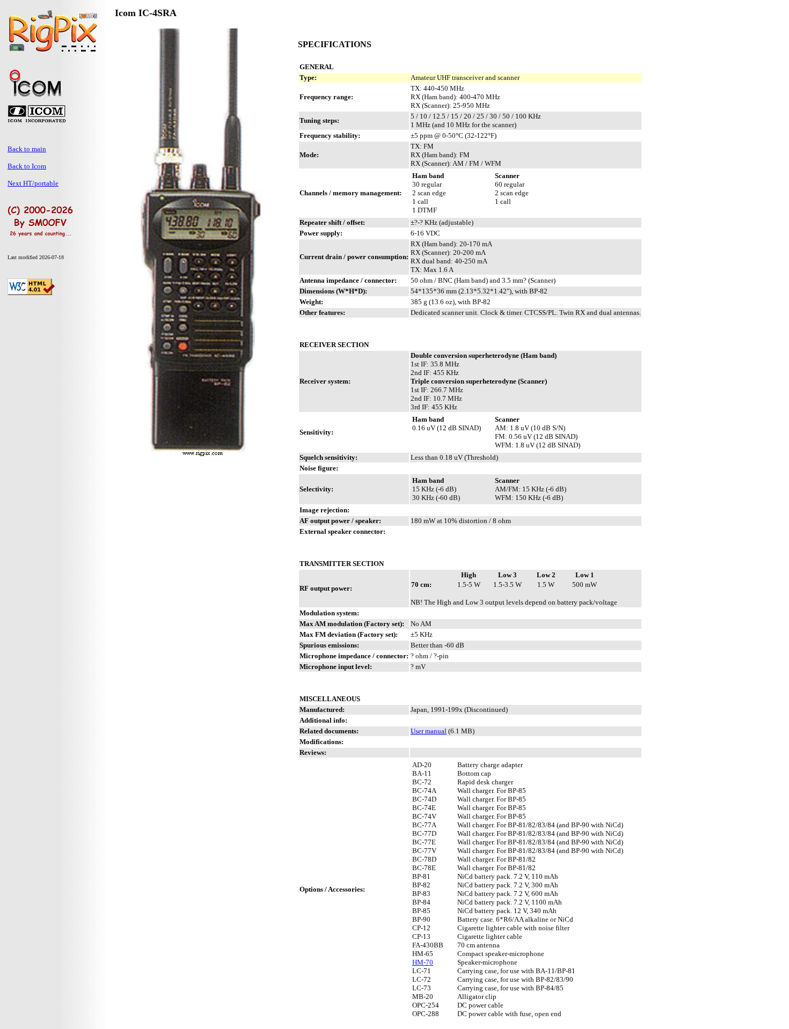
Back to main (27, 149)
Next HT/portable (33, 183)
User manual (429, 731)
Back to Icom (27, 166)
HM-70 (422, 962)
